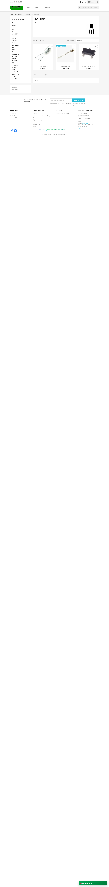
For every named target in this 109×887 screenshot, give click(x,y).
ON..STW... (15, 74)
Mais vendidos (14, 118)
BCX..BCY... (15, 45)
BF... (13, 52)
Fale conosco (36, 122)
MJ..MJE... (15, 70)
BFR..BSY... (15, 54)
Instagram (15, 130)
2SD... (14, 32)
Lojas (34, 126)
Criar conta (59, 118)
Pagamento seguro (38, 120)
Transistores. (19, 19)
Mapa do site (36, 124)
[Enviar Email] (66, 134)
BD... (13, 47)
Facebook (12, 130)
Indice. (29, 8)
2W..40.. (14, 38)
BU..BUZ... (15, 58)
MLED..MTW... (16, 72)
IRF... (13, 63)
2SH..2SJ (15, 34)
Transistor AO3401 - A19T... (88, 66)
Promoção (13, 113)
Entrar (57, 116)
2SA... (14, 25)
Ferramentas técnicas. (42, 8)
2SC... (14, 29)
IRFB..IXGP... (15, 65)
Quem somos (36, 118)
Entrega (35, 113)
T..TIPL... (14, 76)
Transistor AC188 (65, 66)
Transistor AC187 (43, 66)
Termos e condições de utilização (42, 116)
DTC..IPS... (15, 61)
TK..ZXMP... (15, 78)
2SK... (14, 36)
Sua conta (59, 111)
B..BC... (14, 43)
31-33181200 (18, 2)
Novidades (13, 116)
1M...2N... (15, 23)
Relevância (87, 41)
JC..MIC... (15, 67)
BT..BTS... (15, 56)
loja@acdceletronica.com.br (86, 128)
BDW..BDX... (16, 49)
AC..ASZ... (15, 41)
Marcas (14, 88)
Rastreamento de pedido (62, 113)
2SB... (14, 27)
